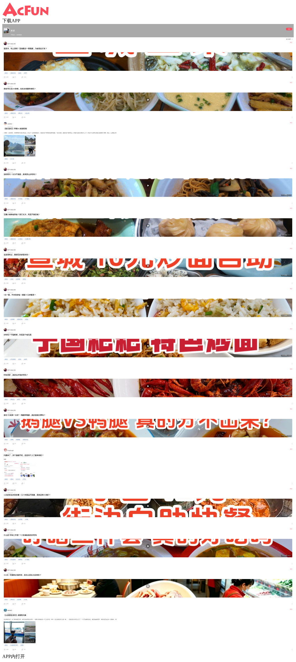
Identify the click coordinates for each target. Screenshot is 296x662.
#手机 (24, 479)
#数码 (11, 479)
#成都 (22, 645)
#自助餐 (18, 279)
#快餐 (26, 519)
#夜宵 (25, 73)
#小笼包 (20, 239)
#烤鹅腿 (18, 439)
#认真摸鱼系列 (14, 645)
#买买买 (18, 479)
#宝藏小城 (27, 239)
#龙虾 (24, 399)
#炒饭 (26, 319)
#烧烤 (19, 73)
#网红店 (20, 113)
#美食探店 (13, 73)
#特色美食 (13, 359)
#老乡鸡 (27, 113)
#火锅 (25, 599)
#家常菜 (20, 559)
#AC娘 (12, 159)
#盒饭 (11, 279)
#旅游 (6, 73)
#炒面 (24, 279)
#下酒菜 (27, 198)
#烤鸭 (11, 439)
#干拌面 (20, 198)
